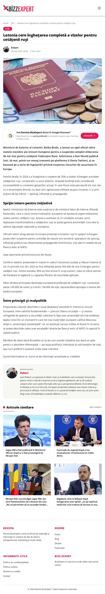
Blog (57, 538)
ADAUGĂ (89, 135)
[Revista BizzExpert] (18, 8)
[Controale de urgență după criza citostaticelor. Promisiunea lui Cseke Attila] (78, 430)
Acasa (57, 534)
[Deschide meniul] (99, 8)
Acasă (5, 23)
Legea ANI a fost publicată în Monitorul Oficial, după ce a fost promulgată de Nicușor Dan (25, 453)
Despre (58, 543)
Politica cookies (10, 566)
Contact (6, 576)
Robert (14, 47)
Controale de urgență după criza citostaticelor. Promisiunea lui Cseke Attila (75, 453)
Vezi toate (95, 407)
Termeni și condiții (11, 571)
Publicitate (60, 548)
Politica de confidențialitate (16, 562)
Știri (13, 23)
